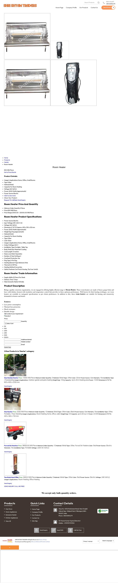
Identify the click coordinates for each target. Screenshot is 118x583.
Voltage (6, 225)
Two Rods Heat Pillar (11, 477)
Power (6, 229)
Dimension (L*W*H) (10, 227)
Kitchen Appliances (12, 518)
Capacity (7, 236)
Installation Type (9, 247)
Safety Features (9, 269)
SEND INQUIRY (9, 486)
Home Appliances (11, 512)
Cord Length (8, 252)
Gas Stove (9, 509)
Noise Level (8, 254)
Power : (93, 380)
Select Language (107, 540)
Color (6, 240)
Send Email (107, 7)
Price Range (8, 212)
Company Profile (71, 7)
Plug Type (7, 260)
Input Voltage (8, 223)
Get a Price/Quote (10, 172)
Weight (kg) (8, 232)
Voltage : (40, 448)
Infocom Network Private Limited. (40, 541)
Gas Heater (8, 412)
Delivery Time (8, 279)
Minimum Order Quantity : (44, 378)
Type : (68, 378)
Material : (58, 378)
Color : (76, 378)
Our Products (83, 7)
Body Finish (7, 249)
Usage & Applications (11, 243)
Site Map (35, 521)
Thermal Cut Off (9, 265)
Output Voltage (9, 245)
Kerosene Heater (11, 515)
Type (5, 238)
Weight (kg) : (59, 380)
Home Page (59, 7)
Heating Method (9, 267)
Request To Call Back (11, 200)
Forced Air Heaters (11, 446)
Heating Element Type (11, 263)
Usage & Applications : (33, 380)
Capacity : (77, 380)
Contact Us (94, 7)
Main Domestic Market (11, 282)
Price (5, 210)
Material (6, 234)
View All (8, 521)
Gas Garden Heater (11, 378)
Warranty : (98, 378)
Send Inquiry (22, 200)
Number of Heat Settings (12, 256)
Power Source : (87, 378)
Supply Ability (8, 277)
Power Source (8, 221)
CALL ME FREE (19, 486)
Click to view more (10, 196)
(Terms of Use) (43, 539)
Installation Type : (22, 448)
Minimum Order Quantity (12, 208)
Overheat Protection (10, 258)
